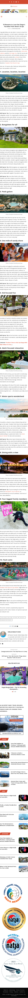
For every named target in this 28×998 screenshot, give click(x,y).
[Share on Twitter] (14, 626)
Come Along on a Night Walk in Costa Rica (8, 796)
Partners (16, 992)
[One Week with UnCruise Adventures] (23, 817)
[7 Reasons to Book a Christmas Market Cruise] (4, 755)
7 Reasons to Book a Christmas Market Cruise (18, 753)
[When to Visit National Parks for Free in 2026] (23, 869)
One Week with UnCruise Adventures (7, 815)
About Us (6, 990)
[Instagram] (13, 2)
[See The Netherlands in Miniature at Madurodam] (23, 826)
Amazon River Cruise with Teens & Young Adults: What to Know (19, 783)
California (14, 617)
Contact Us (22, 992)
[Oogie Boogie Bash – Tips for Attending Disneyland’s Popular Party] (14, 675)
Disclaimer (5, 992)
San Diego (22, 617)
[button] (1, 679)
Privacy (11, 992)
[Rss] (18, 2)
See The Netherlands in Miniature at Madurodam (7, 824)
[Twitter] (11, 2)
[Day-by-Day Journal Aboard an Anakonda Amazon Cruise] (4, 765)
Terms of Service (20, 990)
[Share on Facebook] (12, 626)
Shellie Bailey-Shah (16, 28)
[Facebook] (9, 2)
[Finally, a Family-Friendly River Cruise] (23, 807)
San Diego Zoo (13, 53)
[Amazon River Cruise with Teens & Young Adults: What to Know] (4, 784)
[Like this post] (11, 626)
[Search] (26, 16)
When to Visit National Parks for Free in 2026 (8, 867)
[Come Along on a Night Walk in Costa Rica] (23, 798)
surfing (16, 57)
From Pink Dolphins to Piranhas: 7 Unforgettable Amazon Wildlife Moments (18, 745)
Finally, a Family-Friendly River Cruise (8, 805)
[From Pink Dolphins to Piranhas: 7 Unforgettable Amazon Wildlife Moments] (4, 746)
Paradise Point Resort (6, 620)
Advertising (12, 990)
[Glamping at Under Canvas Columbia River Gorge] (23, 859)
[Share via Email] (17, 626)
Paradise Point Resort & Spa (12, 63)
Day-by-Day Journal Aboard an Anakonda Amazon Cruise (19, 763)
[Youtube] (16, 2)
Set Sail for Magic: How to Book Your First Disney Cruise (19, 772)
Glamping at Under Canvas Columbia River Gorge (7, 857)
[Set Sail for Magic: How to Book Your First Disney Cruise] (4, 774)
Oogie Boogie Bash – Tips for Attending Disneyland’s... (14, 688)
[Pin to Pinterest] (15, 626)
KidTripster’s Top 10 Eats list (12, 491)
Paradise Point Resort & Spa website (9, 587)
